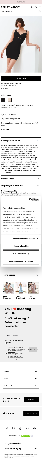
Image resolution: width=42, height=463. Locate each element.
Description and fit (10, 140)
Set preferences (19, 254)
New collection (30, 193)
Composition (7, 178)
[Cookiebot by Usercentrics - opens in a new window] (29, 199)
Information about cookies (24, 239)
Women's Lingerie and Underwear (13, 195)
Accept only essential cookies (21, 261)
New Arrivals (20, 193)
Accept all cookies (21, 246)
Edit (35, 448)
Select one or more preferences (14, 340)
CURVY (9, 342)
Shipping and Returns (12, 185)
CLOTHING (10, 105)
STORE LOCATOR (31, 413)
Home (3, 105)
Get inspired (9, 275)
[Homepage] (10, 7)
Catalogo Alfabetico (8, 193)
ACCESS (31, 400)
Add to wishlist (10, 114)
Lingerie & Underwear (24, 105)
